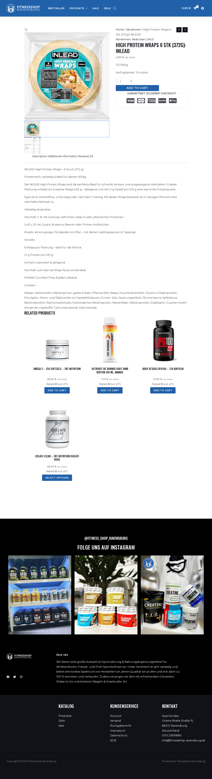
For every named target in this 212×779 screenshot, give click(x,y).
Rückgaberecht (120, 725)
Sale (61, 725)
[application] (85, 8)
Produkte (65, 715)
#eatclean (138, 39)
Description (39, 156)
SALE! (150, 39)
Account (116, 715)
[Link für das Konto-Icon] (202, 8)
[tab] (39, 156)
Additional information (63, 156)
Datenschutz (119, 735)
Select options (57, 477)
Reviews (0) (85, 156)
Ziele (61, 720)
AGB (113, 740)
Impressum (117, 730)
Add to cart (137, 88)
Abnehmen (133, 29)
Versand (115, 720)
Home (120, 29)
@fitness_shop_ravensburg (106, 538)
